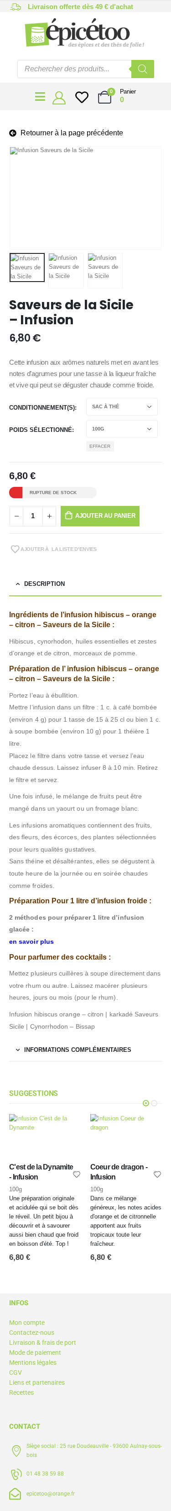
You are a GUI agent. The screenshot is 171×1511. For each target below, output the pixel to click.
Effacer (99, 446)
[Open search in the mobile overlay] (85, 69)
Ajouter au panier (105, 515)
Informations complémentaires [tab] (77, 1049)
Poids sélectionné (40, 429)
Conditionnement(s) (42, 407)
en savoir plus (31, 941)
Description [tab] (44, 583)
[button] (20, 198)
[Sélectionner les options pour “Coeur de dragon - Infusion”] (147, 1129)
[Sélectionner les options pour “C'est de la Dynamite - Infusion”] (66, 1129)
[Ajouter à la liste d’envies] (76, 1174)
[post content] (45, 1138)
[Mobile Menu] (40, 96)
